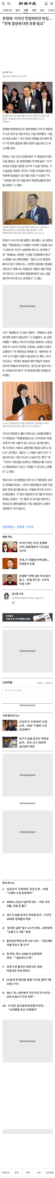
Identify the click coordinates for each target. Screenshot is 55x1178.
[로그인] (51, 3)
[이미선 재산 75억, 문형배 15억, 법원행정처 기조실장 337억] (9, 546)
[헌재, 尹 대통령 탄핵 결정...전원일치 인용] (9, 563)
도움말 (40, 683)
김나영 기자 (7, 72)
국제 (27, 1172)
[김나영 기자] (6, 596)
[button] (3, 3)
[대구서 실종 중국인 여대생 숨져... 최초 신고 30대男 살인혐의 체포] (9, 742)
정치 (16, 1172)
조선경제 (49, 1172)
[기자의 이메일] (13, 603)
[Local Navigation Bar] (3, 3)
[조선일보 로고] (28, 3)
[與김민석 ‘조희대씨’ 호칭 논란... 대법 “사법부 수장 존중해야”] (9, 725)
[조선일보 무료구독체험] (27, 617)
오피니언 (5, 1172)
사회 (38, 1172)
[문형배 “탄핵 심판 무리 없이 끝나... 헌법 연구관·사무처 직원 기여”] (9, 579)
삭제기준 (49, 683)
